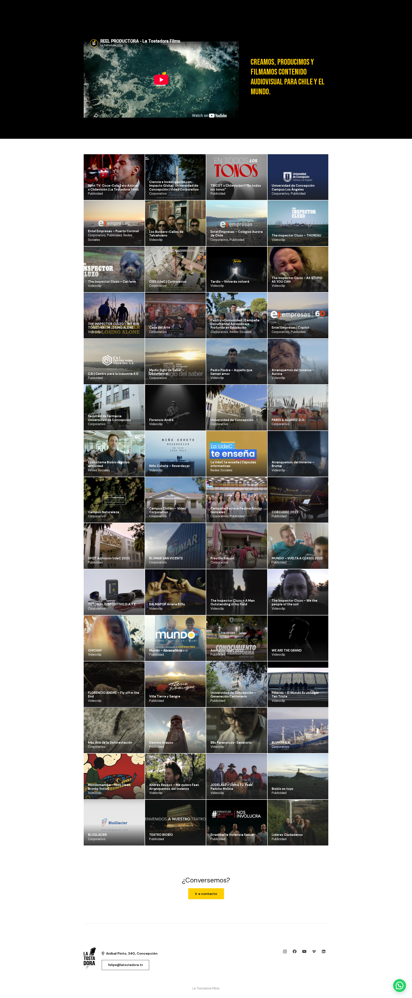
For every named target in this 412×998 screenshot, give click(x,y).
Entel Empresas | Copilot (290, 328)
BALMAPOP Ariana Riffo (167, 604)
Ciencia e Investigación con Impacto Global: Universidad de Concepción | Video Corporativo (174, 185)
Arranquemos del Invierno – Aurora (293, 372)
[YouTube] (304, 951)
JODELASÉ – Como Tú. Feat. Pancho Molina (232, 786)
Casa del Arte (159, 328)
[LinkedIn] (323, 951)
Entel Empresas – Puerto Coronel (113, 231)
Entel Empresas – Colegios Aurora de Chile (237, 233)
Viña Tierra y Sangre (164, 696)
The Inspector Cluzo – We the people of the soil (294, 602)
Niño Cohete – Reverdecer (169, 466)
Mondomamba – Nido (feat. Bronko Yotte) (109, 786)
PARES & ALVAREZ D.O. (288, 420)
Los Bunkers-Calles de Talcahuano (166, 233)
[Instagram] (285, 951)
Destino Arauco (161, 743)
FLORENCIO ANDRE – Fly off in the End (113, 694)
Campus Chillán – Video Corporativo (167, 510)
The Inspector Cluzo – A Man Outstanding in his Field (233, 602)
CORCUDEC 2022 (285, 512)
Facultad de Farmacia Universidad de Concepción (109, 418)
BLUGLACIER (97, 835)
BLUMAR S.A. (281, 743)
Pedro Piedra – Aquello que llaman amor (231, 372)
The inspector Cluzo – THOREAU (296, 235)
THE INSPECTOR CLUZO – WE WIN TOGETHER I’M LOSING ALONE (113, 326)
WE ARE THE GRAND (287, 650)
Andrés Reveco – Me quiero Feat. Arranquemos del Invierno (174, 786)
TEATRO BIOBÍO (161, 835)
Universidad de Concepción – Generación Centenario (233, 694)
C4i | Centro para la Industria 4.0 (113, 374)
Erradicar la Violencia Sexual (232, 835)
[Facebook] (294, 951)
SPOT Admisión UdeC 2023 (109, 558)
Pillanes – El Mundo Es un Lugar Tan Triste (295, 694)
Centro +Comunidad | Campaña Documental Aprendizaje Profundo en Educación (235, 324)
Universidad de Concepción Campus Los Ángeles (293, 187)
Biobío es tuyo (282, 789)
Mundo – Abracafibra (165, 650)
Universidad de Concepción (232, 420)
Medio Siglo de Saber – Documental (166, 372)
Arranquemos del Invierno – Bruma (293, 464)
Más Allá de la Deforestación (110, 743)
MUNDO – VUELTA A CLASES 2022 (297, 558)
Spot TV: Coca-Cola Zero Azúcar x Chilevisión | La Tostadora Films (113, 187)
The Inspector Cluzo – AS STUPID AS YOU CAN (297, 280)
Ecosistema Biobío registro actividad (109, 464)
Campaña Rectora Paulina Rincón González (236, 510)
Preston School (222, 558)
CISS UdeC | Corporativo (167, 282)
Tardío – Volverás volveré (230, 282)
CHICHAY (95, 650)
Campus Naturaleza (103, 512)
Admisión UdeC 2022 (227, 650)
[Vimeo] (314, 951)
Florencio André (161, 420)
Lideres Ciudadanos (287, 835)
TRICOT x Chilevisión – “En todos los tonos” (236, 187)
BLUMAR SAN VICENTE (166, 558)
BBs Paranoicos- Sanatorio (231, 743)
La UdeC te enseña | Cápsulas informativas (233, 464)
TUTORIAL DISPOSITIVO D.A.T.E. (112, 604)
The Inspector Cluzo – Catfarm (112, 282)
